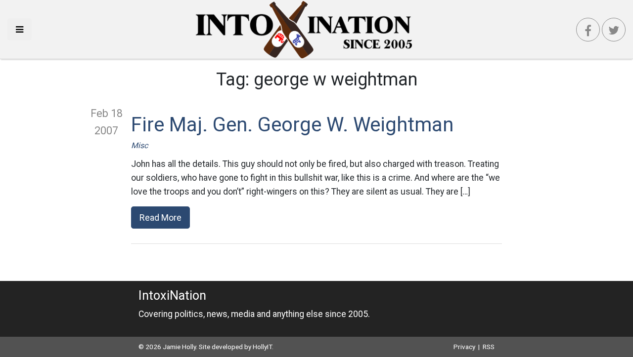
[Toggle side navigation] (19, 29)
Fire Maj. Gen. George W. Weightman (292, 124)
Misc (139, 145)
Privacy (464, 347)
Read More (160, 217)
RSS (489, 347)
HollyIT (262, 347)
